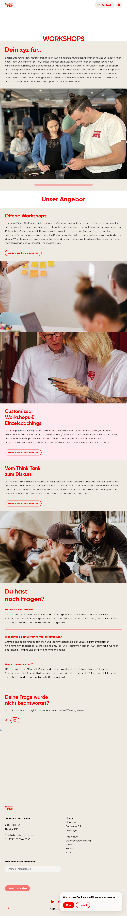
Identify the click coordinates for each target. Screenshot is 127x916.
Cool (68, 905)
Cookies (81, 897)
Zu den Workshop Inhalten (23, 252)
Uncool (83, 905)
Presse (69, 844)
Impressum (72, 836)
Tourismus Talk (74, 826)
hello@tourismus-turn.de (20, 835)
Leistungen (72, 830)
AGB (68, 852)
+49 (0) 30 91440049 (19, 839)
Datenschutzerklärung (78, 840)
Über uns (71, 822)
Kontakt (70, 848)
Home (69, 818)
